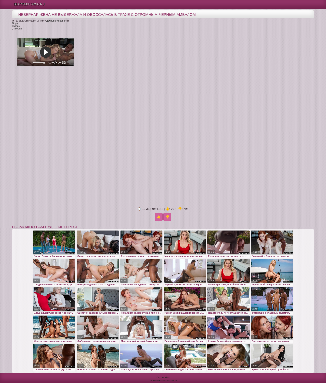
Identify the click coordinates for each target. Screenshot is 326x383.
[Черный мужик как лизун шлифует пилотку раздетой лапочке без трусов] (185, 271)
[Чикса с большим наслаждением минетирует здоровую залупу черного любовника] (228, 356)
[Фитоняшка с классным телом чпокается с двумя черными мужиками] (272, 299)
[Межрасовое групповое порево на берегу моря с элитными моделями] (54, 327)
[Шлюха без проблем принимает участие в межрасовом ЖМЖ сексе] (228, 327)
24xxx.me (17, 28)
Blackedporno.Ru (29, 4)
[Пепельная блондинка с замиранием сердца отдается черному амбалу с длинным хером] (141, 271)
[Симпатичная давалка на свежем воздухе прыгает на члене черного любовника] (185, 356)
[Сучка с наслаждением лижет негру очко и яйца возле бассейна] (98, 242)
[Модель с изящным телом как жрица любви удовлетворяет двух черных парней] (185, 242)
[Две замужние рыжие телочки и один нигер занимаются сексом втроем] (141, 242)
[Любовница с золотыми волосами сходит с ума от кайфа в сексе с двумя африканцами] (98, 327)
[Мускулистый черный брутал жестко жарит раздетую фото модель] (141, 327)
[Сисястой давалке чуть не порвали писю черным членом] (98, 299)
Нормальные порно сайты (163, 380)
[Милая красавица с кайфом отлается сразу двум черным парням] (228, 271)
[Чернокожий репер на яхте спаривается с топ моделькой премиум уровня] (272, 271)
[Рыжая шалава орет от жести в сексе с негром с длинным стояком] (228, 242)
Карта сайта (163, 377)
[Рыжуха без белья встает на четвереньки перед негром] (272, 242)
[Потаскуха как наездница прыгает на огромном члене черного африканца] (141, 356)
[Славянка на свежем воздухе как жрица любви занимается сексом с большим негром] (54, 356)
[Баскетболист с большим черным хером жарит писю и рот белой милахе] (54, 242)
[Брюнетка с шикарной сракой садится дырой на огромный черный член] (272, 356)
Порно (15, 23)
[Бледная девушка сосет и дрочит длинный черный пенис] (54, 299)
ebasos (16, 26)
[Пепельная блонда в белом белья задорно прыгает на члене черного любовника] (185, 327)
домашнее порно (55, 20)
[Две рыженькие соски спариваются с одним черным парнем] (272, 327)
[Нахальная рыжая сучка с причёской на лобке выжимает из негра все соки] (141, 299)
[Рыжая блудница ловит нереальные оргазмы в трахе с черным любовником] (185, 299)
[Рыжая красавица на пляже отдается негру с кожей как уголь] (98, 356)
